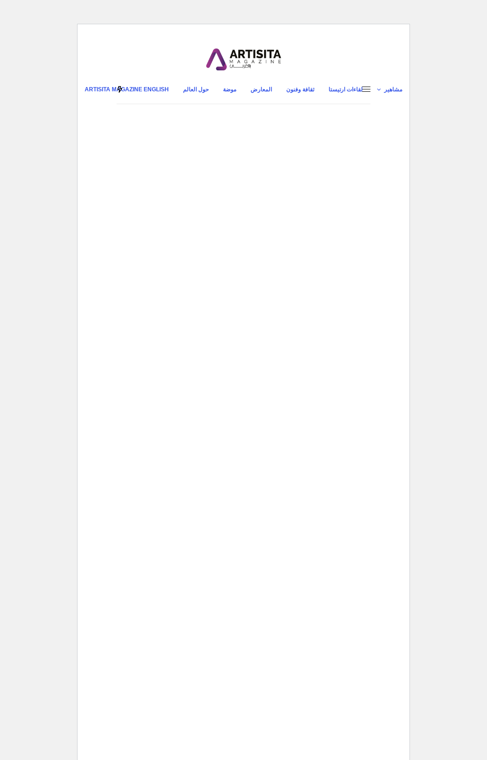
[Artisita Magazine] (243, 59)
